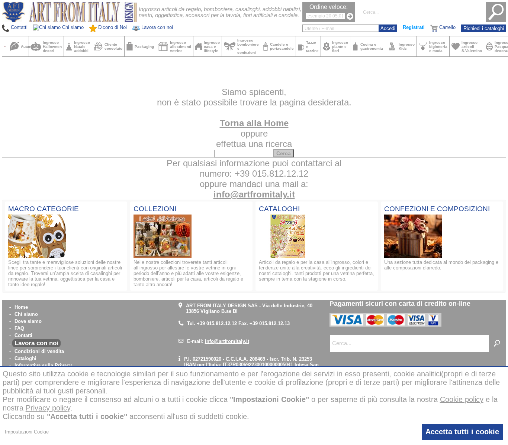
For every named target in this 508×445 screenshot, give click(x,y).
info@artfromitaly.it (254, 194)
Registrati (414, 27)
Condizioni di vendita (39, 351)
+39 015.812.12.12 (217, 323)
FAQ (19, 328)
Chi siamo (26, 314)
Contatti (23, 335)
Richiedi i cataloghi (483, 28)
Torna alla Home (254, 123)
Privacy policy (48, 408)
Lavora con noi (36, 343)
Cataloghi (25, 358)
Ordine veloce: (328, 7)
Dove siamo (28, 321)
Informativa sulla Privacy (43, 365)
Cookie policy (461, 399)
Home (21, 307)
